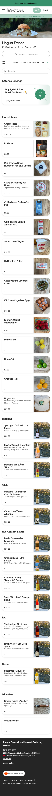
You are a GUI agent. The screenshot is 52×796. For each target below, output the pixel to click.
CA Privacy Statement (12, 783)
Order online (8, 763)
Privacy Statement (26, 780)
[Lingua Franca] (15, 10)
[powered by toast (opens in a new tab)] (14, 773)
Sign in (46, 10)
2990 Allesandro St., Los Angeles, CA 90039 (21, 753)
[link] (15, 62)
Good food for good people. (26, 3)
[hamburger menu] (3, 10)
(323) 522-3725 (9, 750)
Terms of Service (10, 780)
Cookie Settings (29, 783)
